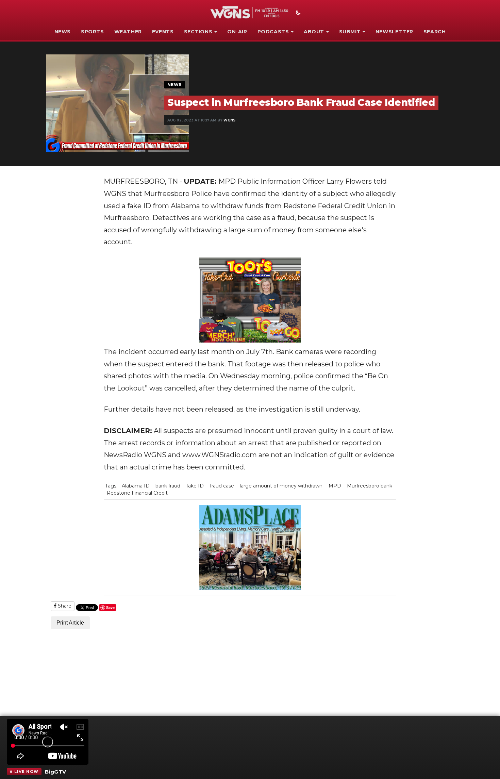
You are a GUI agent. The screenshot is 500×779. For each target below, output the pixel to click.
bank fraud (167, 486)
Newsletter (394, 32)
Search (434, 32)
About (314, 32)
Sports (92, 32)
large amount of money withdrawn (281, 486)
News (62, 32)
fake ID (195, 486)
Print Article (70, 623)
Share (63, 606)
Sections (198, 32)
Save (110, 607)
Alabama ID (136, 486)
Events (163, 32)
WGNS (229, 120)
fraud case (222, 486)
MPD (335, 486)
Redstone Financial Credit (137, 493)
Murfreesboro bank (369, 486)
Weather (128, 32)
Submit (350, 32)
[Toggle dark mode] (297, 13)
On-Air (237, 32)
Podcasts (273, 32)
